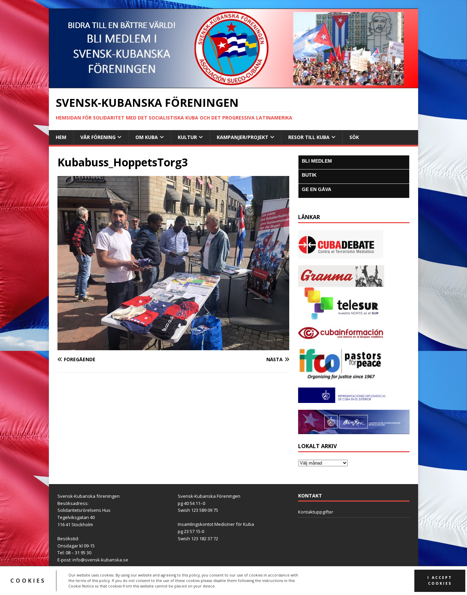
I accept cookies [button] (439, 580)
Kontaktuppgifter (315, 512)
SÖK (354, 137)
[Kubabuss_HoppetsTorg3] (173, 346)
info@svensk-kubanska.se (100, 560)
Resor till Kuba (309, 137)
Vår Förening (98, 137)
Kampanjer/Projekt (242, 137)
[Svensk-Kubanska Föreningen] (233, 84)
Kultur (187, 137)
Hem (61, 137)
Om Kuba (146, 137)
